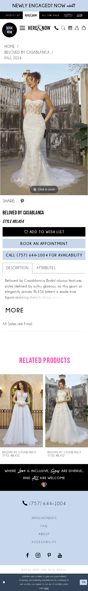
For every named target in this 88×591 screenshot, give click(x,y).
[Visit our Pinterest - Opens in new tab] (49, 555)
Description (17, 268)
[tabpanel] (44, 129)
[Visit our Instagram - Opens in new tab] (38, 555)
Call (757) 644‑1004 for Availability (44, 255)
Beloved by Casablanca (27, 52)
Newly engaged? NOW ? (44, 5)
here (46, 588)
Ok (83, 582)
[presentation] (21, 410)
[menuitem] (22, 28)
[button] (22, 28)
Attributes (46, 268)
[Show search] (63, 28)
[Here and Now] (39, 28)
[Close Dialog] (4, 582)
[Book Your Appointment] (70, 28)
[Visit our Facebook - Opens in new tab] (28, 555)
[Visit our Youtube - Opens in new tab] (60, 555)
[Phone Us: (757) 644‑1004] (56, 28)
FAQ (44, 526)
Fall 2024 (13, 58)
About (44, 534)
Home (9, 46)
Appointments (44, 518)
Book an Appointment (44, 244)
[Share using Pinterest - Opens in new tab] (22, 201)
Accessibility (44, 542)
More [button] (15, 310)
